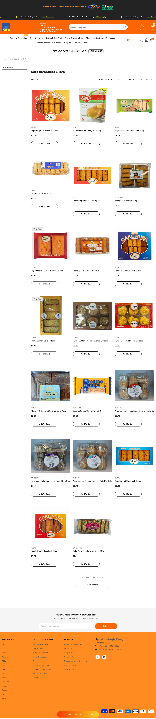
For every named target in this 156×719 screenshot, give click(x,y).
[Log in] (146, 40)
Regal (33, 128)
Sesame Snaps (78, 408)
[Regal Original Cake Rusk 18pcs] (92, 175)
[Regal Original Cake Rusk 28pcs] (50, 105)
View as (34, 79)
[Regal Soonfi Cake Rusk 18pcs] (134, 456)
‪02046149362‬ (113, 646)
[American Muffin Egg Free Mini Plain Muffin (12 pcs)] (92, 456)
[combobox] (95, 27)
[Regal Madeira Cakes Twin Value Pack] (50, 245)
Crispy (33, 190)
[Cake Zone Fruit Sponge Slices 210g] (92, 526)
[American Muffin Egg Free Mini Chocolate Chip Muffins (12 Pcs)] (134, 385)
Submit (106, 626)
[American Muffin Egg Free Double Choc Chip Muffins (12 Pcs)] (50, 456)
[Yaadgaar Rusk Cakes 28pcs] (134, 175)
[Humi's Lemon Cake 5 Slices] (50, 315)
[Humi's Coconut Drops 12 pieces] (134, 315)
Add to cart (44, 144)
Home (4, 59)
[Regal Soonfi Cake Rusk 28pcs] (134, 245)
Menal (33, 408)
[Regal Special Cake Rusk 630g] (92, 245)
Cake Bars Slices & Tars (18, 59)
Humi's (33, 338)
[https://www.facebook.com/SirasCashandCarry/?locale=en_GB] (97, 657)
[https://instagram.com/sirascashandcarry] (104, 657)
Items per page (105, 79)
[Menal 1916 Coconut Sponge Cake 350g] (50, 385)
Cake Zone (77, 548)
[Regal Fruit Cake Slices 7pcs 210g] (134, 105)
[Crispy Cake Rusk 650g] (50, 168)
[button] (119, 79)
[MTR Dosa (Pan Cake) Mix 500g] (92, 105)
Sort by (131, 79)
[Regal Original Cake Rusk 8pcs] (50, 526)
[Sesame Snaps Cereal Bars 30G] (92, 385)
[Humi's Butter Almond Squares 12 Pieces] (92, 315)
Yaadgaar (119, 198)
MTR (74, 128)
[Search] (98, 27)
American (119, 408)
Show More (92, 584)
